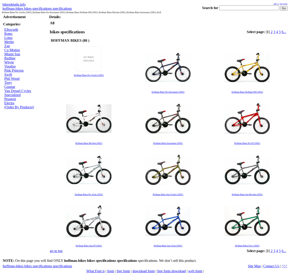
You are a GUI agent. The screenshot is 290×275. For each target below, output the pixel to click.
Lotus (8, 38)
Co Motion (12, 50)
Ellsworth (11, 30)
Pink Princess (14, 70)
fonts (110, 271)
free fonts (123, 271)
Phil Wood (11, 78)
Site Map (254, 266)
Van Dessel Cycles (17, 91)
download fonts (144, 271)
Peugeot (10, 99)
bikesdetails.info (14, 4)
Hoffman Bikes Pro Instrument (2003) (168, 92)
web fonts (195, 271)
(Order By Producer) (19, 107)
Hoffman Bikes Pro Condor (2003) (89, 75)
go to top (56, 251)
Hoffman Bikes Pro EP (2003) (247, 143)
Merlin (9, 42)
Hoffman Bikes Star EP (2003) (89, 246)
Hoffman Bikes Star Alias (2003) (168, 246)
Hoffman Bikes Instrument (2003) (168, 143)
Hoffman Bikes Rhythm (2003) (88, 143)
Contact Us (271, 266)
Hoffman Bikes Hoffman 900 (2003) (247, 92)
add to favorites (280, 4)
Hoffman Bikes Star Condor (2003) (168, 194)
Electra (9, 103)
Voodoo (10, 66)
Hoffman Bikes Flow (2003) (247, 246)
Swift (8, 74)
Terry (8, 83)
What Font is (95, 271)
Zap (7, 46)
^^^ (284, 266)
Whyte (9, 62)
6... (284, 32)
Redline (9, 58)
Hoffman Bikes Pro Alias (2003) (89, 194)
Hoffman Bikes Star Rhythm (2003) (247, 194)
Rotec (8, 34)
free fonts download (171, 271)
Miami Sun (12, 54)
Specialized (12, 95)
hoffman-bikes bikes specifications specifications (37, 8)
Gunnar (9, 87)
